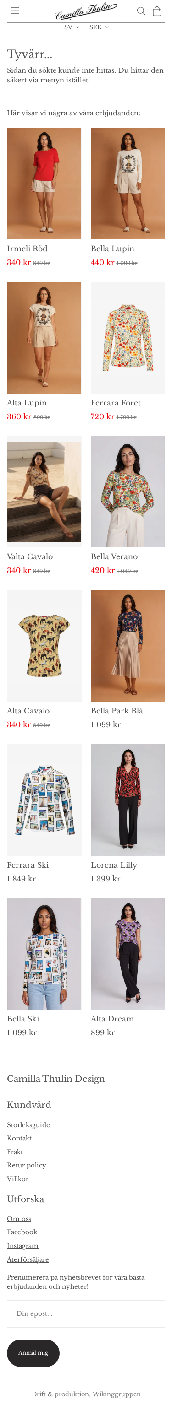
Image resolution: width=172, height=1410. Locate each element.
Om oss (19, 1219)
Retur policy (26, 1165)
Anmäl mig (33, 1353)
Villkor (17, 1179)
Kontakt (19, 1138)
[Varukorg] (157, 11)
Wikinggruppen (117, 1394)
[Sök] (141, 11)
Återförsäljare (28, 1260)
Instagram (23, 1246)
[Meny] (15, 11)
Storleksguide (28, 1125)
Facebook (22, 1232)
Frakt (15, 1152)
